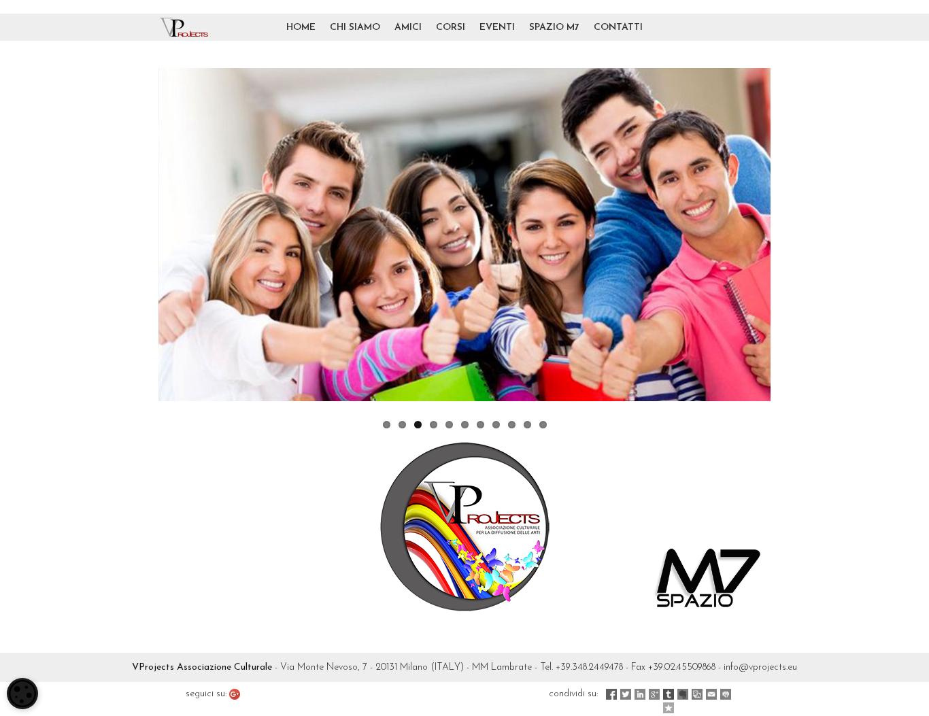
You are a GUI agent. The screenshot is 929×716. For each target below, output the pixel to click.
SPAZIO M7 (554, 27)
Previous (138, 234)
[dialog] (22, 693)
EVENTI (497, 27)
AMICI (408, 27)
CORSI (450, 27)
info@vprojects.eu (760, 667)
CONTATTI (618, 27)
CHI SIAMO (355, 27)
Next (791, 234)
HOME (301, 27)
